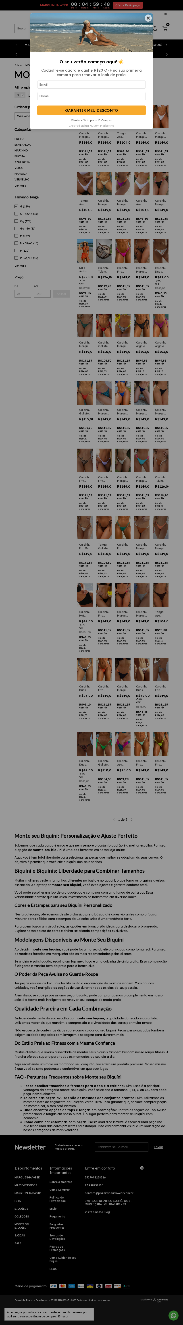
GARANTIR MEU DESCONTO (91, 110)
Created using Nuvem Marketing (91, 125)
